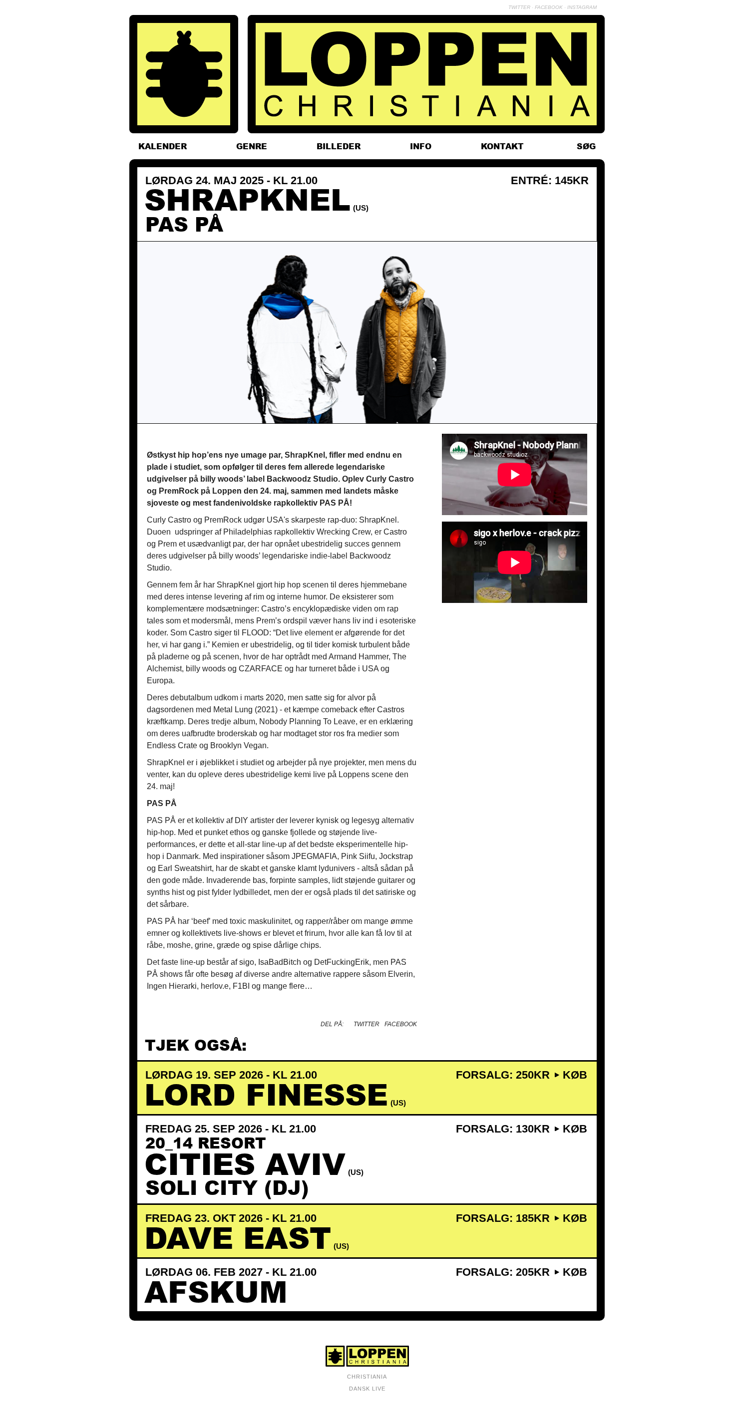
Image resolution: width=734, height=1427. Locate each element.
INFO (420, 146)
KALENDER (162, 146)
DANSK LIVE (367, 1389)
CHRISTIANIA (367, 1377)
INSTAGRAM (582, 7)
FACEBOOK (549, 7)
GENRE (251, 146)
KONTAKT (502, 146)
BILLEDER (339, 146)
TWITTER (519, 7)
